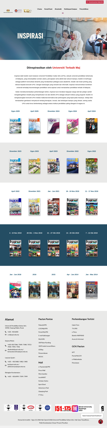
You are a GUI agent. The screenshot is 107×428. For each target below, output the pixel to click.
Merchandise (42, 374)
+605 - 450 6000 (13, 332)
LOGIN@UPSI (43, 328)
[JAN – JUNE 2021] (53, 207)
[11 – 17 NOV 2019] (91, 206)
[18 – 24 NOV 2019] (72, 206)
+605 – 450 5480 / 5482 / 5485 (18, 362)
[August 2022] (91, 166)
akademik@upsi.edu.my (15, 349)
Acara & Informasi (78, 339)
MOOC (40, 357)
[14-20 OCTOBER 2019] (72, 248)
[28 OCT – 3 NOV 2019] (34, 248)
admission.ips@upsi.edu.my (16, 366)
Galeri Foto (75, 325)
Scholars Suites (43, 381)
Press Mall (41, 370)
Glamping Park (43, 391)
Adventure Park (43, 388)
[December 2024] (53, 126)
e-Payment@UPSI (44, 367)
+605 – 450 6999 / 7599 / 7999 (18, 376)
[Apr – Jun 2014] (72, 290)
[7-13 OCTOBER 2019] (91, 248)
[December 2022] (72, 166)
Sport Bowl (42, 384)
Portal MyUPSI (43, 332)
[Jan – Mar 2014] (91, 290)
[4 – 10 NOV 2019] (15, 248)
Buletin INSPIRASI (78, 335)
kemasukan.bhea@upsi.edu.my (18, 352)
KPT (73, 352)
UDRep (40, 350)
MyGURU (41, 339)
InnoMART (42, 377)
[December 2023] (15, 126)
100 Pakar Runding (44, 343)
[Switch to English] (62, 13)
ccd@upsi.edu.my (13, 335)
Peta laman (75, 363)
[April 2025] (34, 126)
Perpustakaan (43, 353)
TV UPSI (74, 328)
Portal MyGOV (77, 356)
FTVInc (40, 395)
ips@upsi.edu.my (13, 364)
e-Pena (74, 332)
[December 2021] (34, 207)
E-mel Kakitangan (44, 335)
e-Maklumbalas (77, 359)
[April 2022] (15, 207)
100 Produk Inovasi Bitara (46, 346)
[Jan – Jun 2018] (15, 290)
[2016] (34, 290)
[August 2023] (34, 166)
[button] (95, 2)
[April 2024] (91, 126)
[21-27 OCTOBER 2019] (53, 248)
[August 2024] (72, 126)
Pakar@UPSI (42, 325)
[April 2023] (53, 166)
